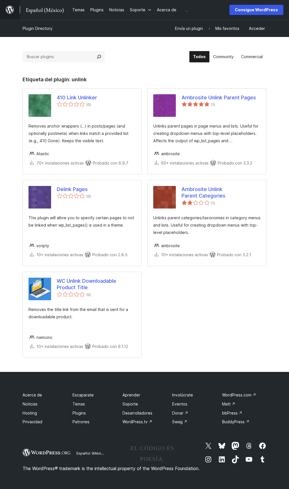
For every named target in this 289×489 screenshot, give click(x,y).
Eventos (179, 404)
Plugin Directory (37, 28)
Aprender (131, 394)
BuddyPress (235, 421)
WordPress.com (239, 394)
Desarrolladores (137, 413)
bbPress (232, 413)
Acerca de (32, 394)
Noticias (30, 404)
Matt (228, 404)
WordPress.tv (137, 421)
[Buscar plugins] (99, 56)
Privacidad (32, 421)
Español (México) (91, 453)
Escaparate (83, 394)
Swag (179, 421)
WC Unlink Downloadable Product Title (86, 284)
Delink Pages (72, 189)
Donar (180, 413)
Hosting (30, 413)
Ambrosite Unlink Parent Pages (218, 97)
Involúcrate (182, 394)
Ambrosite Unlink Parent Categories (203, 192)
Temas (79, 404)
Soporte (130, 404)
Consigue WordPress (256, 9)
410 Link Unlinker (77, 97)
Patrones (81, 421)
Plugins (79, 413)
